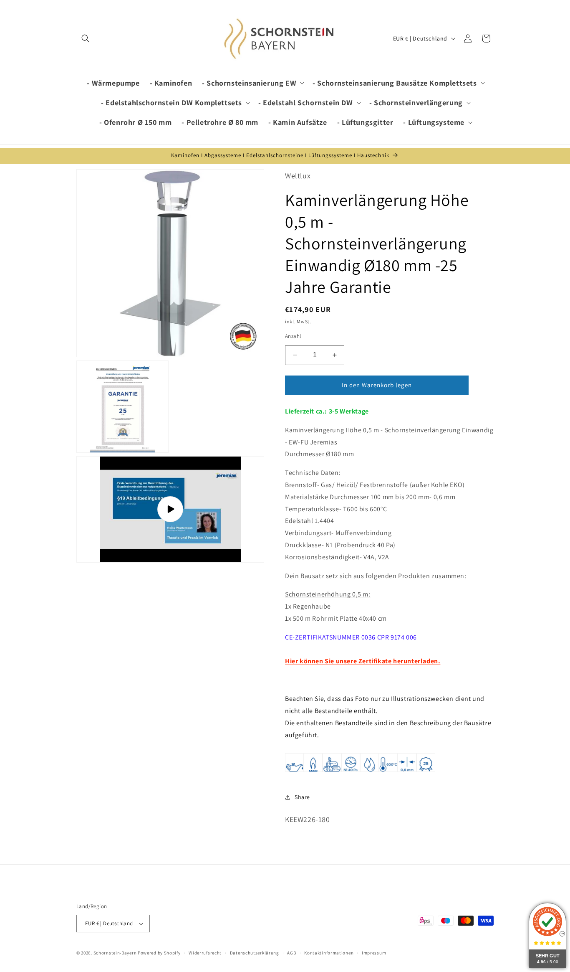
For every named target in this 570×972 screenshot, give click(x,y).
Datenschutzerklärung (254, 953)
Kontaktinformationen (328, 953)
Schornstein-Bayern (115, 953)
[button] (85, 38)
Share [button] (302, 797)
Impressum (374, 953)
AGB (291, 953)
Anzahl (293, 336)
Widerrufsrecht (205, 953)
